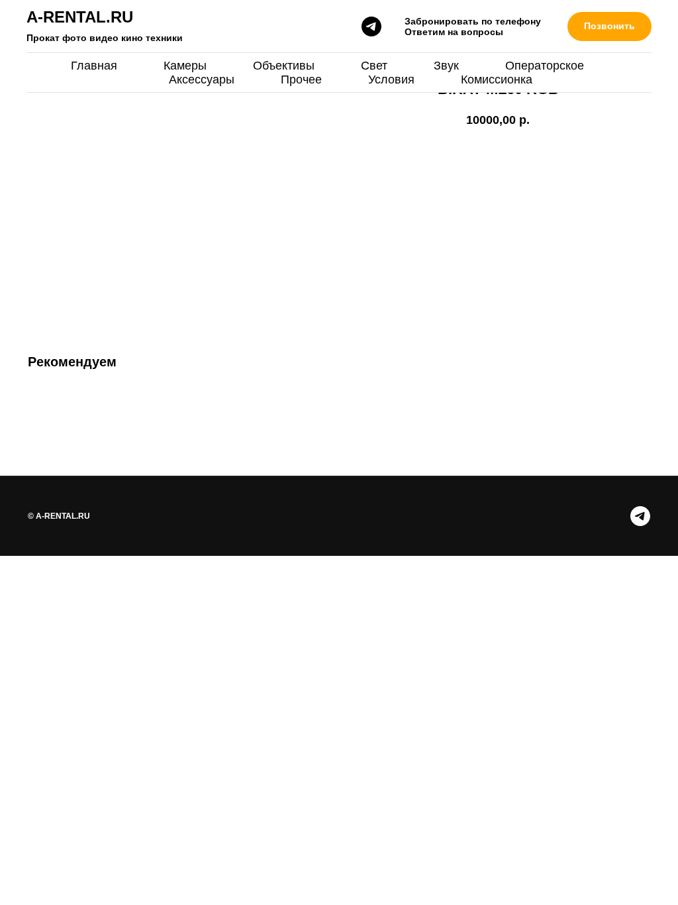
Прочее (301, 79)
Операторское (544, 65)
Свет (374, 65)
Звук (446, 65)
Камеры (185, 65)
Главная (94, 65)
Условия (391, 79)
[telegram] (371, 26)
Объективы (284, 65)
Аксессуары (201, 79)
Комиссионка (496, 79)
